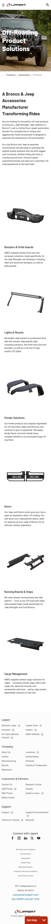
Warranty (30, 820)
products (11, 75)
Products (30, 761)
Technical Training (11, 820)
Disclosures (25, 858)
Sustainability (32, 756)
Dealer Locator (33, 793)
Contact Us (7, 784)
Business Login (9, 725)
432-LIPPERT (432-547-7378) (25, 899)
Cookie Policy (25, 863)
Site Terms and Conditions (25, 850)
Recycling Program (26, 867)
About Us (6, 752)
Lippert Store (32, 725)
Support (6, 812)
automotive (24, 75)
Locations (31, 752)
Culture (5, 756)
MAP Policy (7, 793)
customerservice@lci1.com (25, 895)
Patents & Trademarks (36, 765)
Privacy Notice (25, 854)
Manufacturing (9, 761)
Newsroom (7, 769)
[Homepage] (17, 5)
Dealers (29, 789)
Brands (5, 765)
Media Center (8, 797)
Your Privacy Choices (25, 876)
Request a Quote (33, 784)
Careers (29, 730)
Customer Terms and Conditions (25, 871)
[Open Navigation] (3, 5)
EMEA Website (33, 734)
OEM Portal (7, 789)
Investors (6, 730)
